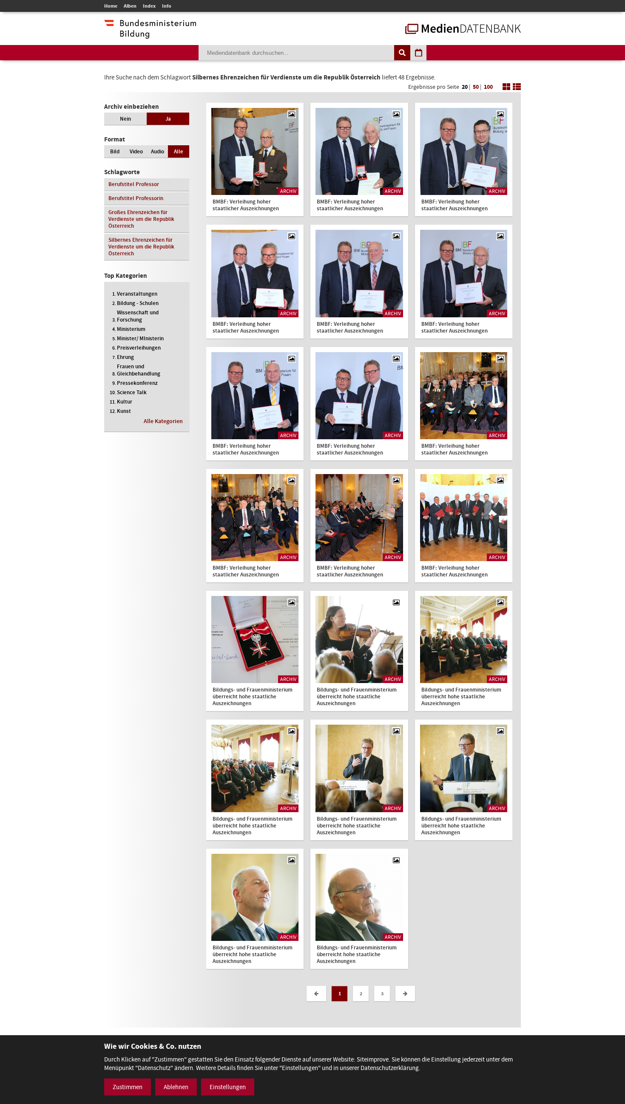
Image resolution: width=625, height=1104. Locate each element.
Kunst (124, 411)
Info (166, 6)
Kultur (124, 401)
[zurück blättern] (316, 993)
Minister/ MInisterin (140, 338)
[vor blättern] (405, 993)
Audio (157, 151)
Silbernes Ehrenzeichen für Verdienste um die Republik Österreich (141, 246)
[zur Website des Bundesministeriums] (150, 34)
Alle (178, 151)
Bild (114, 151)
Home (110, 6)
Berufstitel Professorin (135, 198)
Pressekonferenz (137, 383)
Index (149, 6)
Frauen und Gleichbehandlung (138, 370)
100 (488, 87)
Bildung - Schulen (138, 303)
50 (476, 87)
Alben (130, 6)
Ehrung (125, 357)
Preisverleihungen (139, 347)
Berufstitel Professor (133, 184)
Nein (125, 118)
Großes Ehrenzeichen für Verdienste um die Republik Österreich (141, 219)
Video (136, 151)
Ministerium (131, 329)
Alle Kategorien (163, 421)
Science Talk (132, 392)
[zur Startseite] (463, 29)
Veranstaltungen (137, 293)
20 (465, 87)
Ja (168, 118)
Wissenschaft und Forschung (138, 316)
